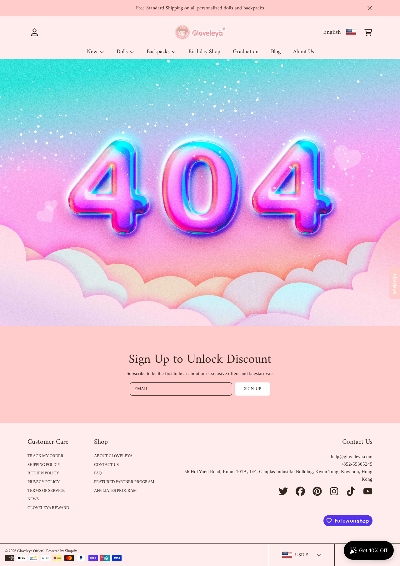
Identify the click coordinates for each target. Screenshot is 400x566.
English (332, 32)
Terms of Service (46, 490)
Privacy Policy (44, 481)
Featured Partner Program (124, 481)
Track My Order (45, 455)
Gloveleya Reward (48, 507)
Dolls (123, 52)
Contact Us (106, 464)
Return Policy (43, 473)
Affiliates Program (115, 490)
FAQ (98, 473)
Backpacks (159, 52)
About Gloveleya (113, 455)
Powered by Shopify (61, 551)
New (93, 52)
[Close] (369, 8)
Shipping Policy (44, 464)
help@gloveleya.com (351, 456)
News (33, 499)
